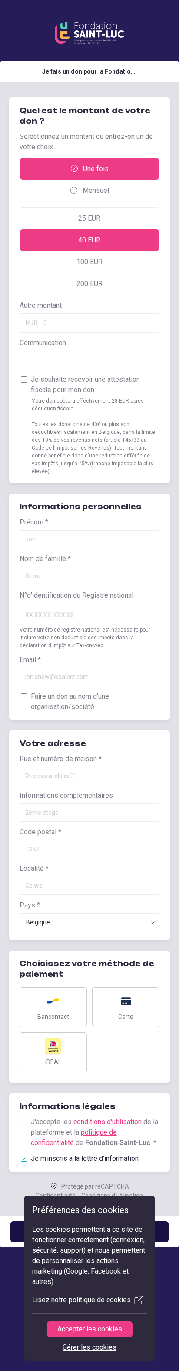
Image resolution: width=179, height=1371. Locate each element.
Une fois (95, 169)
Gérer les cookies (89, 1347)
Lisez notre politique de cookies (81, 1300)
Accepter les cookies (89, 1329)
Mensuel (95, 190)
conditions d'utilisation (107, 1122)
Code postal (40, 832)
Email (30, 659)
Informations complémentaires (66, 795)
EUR (31, 323)
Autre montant (41, 305)
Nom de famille (45, 558)
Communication (43, 343)
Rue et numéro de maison (61, 759)
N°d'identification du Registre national (76, 595)
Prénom (34, 522)
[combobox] (89, 923)
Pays (30, 905)
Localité (34, 868)
